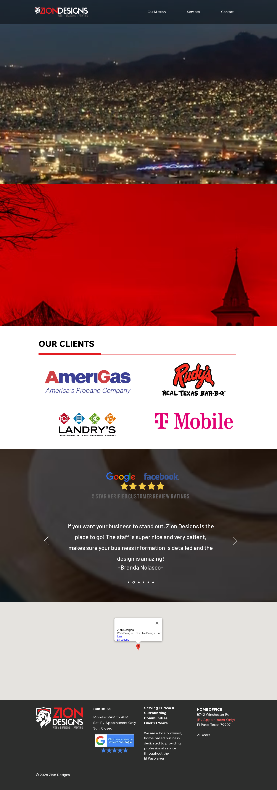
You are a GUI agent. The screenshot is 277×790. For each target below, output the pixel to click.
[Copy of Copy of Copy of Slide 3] (153, 582)
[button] (193, 11)
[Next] (235, 541)
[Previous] (46, 541)
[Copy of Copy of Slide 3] (148, 582)
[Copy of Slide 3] (143, 582)
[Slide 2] (133, 582)
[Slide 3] (138, 582)
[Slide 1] (128, 582)
